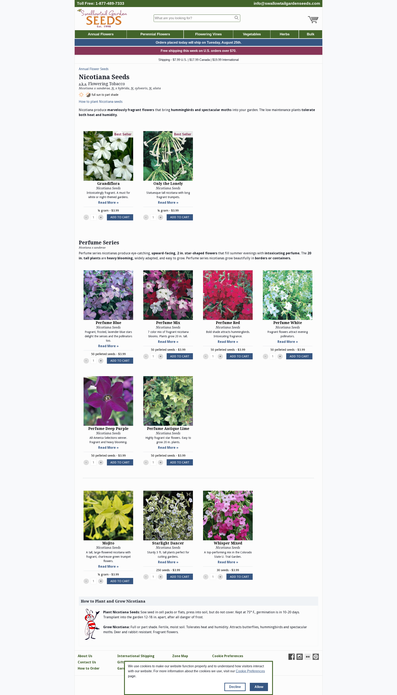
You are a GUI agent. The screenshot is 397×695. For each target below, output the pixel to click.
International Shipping (135, 656)
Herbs (284, 34)
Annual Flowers (101, 34)
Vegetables (252, 34)
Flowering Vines (208, 34)
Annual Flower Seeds (94, 69)
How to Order (88, 668)
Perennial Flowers (155, 34)
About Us (85, 656)
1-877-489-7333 (110, 3)
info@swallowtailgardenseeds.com (287, 3)
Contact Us (87, 662)
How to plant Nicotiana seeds (100, 102)
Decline (235, 687)
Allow (259, 687)
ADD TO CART (120, 217)
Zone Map (180, 656)
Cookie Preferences (250, 671)
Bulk (310, 34)
